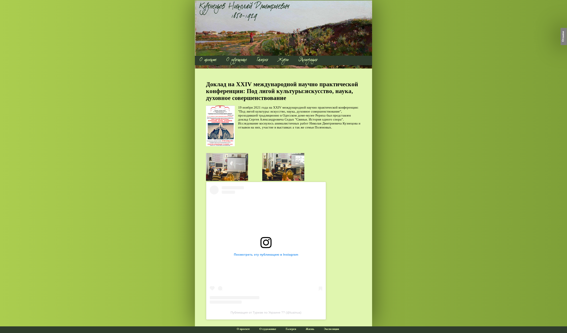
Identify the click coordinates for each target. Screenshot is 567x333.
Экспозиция (308, 60)
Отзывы (563, 36)
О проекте (208, 60)
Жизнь (283, 60)
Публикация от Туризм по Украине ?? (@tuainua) (266, 312)
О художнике (237, 60)
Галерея (262, 60)
